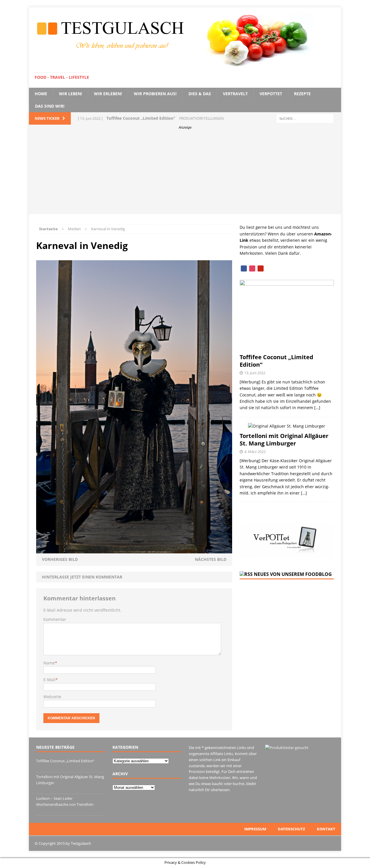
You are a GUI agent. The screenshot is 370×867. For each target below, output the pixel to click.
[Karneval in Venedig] (134, 550)
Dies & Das (199, 93)
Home (41, 93)
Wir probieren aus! (155, 93)
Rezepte (302, 93)
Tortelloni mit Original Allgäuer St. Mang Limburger (284, 439)
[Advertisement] (185, 173)
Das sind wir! (49, 106)
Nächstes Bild (210, 559)
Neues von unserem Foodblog (293, 574)
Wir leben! (70, 93)
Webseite (52, 696)
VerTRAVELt (235, 93)
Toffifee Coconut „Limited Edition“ (276, 360)
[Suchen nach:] (305, 118)
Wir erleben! (108, 93)
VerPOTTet (271, 93)
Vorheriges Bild (60, 559)
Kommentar (54, 619)
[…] (317, 407)
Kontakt (326, 829)
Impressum (255, 829)
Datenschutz (291, 829)
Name (49, 663)
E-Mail (49, 679)
